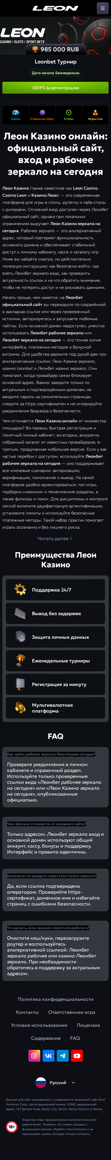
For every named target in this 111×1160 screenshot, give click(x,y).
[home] (55, 8)
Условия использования (39, 1025)
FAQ (75, 1038)
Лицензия (88, 1025)
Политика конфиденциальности (56, 999)
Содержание (46, 1038)
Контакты (27, 1012)
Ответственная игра (71, 1012)
